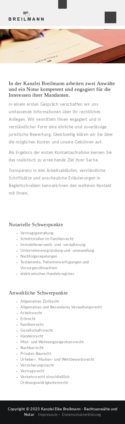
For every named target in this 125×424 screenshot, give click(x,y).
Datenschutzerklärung (81, 415)
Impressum (48, 415)
